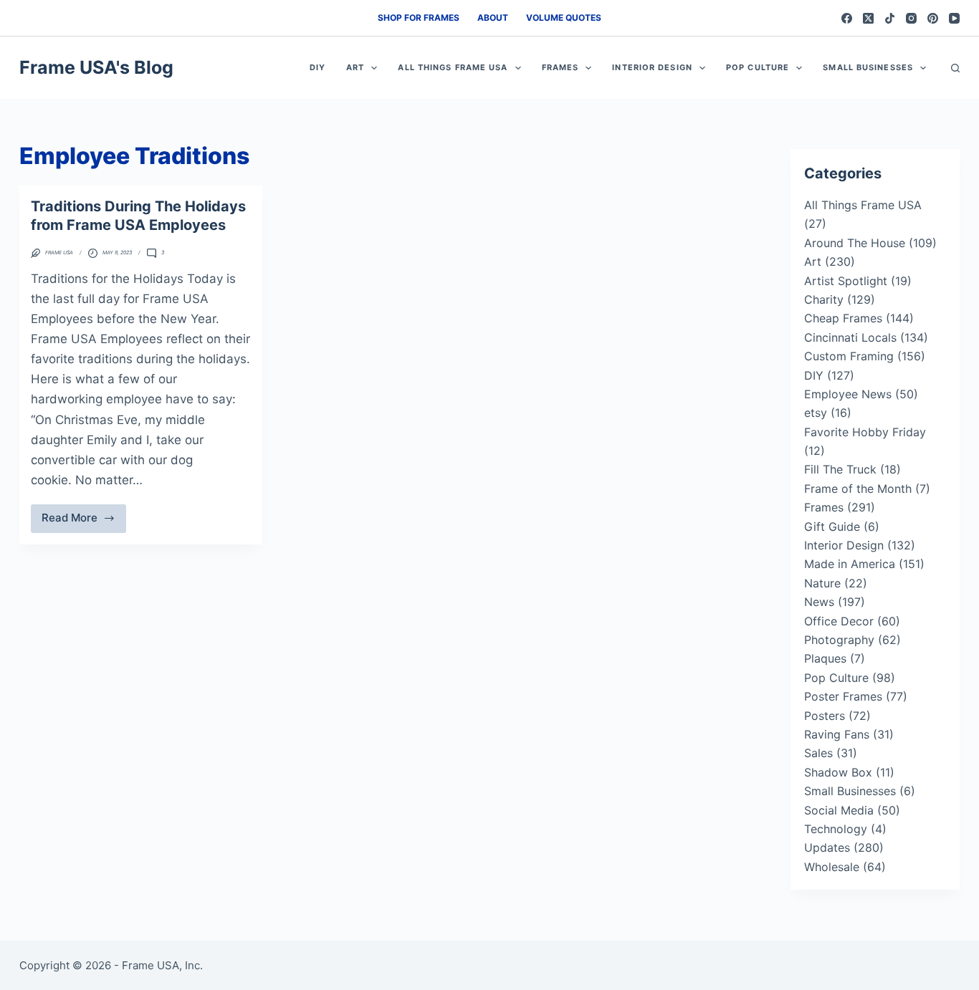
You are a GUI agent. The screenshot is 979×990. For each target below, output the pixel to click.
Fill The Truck (840, 469)
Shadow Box (838, 772)
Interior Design (652, 67)
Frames (560, 67)
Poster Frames (843, 696)
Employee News (848, 394)
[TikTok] (889, 18)
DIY (317, 67)
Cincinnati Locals (850, 337)
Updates (827, 847)
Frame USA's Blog (96, 67)
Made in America (849, 564)
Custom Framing (849, 356)
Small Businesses (868, 67)
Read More (84, 521)
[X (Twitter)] (868, 18)
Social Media (839, 810)
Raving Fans (836, 734)
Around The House (854, 243)
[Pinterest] (932, 18)
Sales (818, 753)
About (492, 17)
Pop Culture (757, 67)
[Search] (955, 68)
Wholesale (831, 867)
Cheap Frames (843, 318)
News (819, 602)
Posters (824, 715)
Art (355, 67)
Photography (839, 640)
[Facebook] (846, 18)
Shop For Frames (418, 17)
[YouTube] (954, 18)
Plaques (825, 658)
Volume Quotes (563, 17)
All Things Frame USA (452, 67)
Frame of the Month (858, 488)
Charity (824, 299)
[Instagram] (911, 18)
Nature (822, 583)
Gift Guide (832, 526)
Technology (835, 829)
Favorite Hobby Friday (865, 432)
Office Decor (839, 621)
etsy (815, 412)
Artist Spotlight (845, 281)
